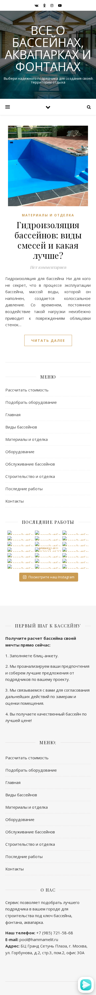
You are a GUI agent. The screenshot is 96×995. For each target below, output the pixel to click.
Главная (13, 414)
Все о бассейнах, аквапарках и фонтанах (48, 48)
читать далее (48, 340)
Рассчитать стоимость (27, 390)
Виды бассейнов (21, 427)
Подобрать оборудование (31, 402)
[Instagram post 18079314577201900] (48, 549)
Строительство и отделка (30, 476)
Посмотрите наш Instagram (51, 577)
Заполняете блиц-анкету (34, 655)
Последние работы (24, 488)
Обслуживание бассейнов (30, 464)
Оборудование (19, 451)
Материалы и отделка (48, 215)
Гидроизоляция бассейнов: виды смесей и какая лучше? (48, 240)
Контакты (14, 501)
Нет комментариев (48, 267)
